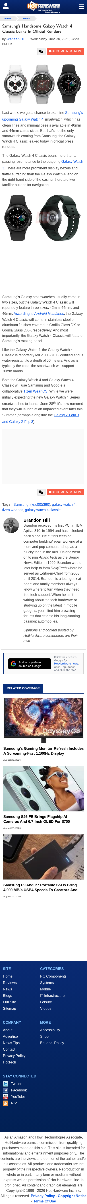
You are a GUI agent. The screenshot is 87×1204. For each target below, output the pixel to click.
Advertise (10, 1036)
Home (7, 976)
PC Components (53, 976)
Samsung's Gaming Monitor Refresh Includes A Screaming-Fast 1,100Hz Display (43, 751)
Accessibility (50, 1030)
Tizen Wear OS (35, 391)
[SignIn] (8, 5)
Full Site (9, 1002)
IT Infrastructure (52, 996)
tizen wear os (12, 510)
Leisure (46, 1002)
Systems (47, 983)
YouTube (18, 1097)
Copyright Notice (72, 1196)
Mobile (45, 989)
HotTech (9, 1062)
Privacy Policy (14, 1056)
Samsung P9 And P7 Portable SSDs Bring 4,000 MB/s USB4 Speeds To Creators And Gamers (40, 888)
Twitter (16, 1084)
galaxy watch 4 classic (42, 510)
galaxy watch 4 (64, 504)
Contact (9, 1049)
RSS (15, 1103)
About (7, 1030)
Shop (44, 1036)
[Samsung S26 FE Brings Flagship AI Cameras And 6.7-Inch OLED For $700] (43, 788)
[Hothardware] (43, 7)
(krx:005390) (40, 504)
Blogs (7, 996)
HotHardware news (66, 663)
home (7, 18)
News (26, 18)
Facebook (19, 1090)
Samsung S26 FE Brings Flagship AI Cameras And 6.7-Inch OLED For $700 (36, 819)
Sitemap (9, 1008)
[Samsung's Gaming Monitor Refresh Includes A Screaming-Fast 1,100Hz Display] (43, 720)
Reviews (10, 983)
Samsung (21, 504)
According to (39, 313)
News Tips (11, 1043)
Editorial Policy (52, 1043)
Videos (45, 1008)
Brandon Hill (36, 520)
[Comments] (41, 51)
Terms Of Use (44, 1201)
